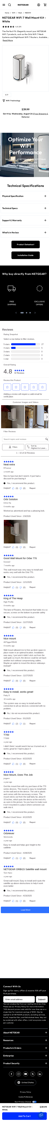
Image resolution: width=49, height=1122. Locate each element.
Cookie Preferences (26, 1097)
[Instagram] (18, 1074)
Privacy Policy (25, 1092)
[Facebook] (11, 1074)
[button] (16, 312)
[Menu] (3, 4)
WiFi (13, 13)
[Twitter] (32, 1074)
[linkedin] (39, 1074)
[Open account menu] (38, 4)
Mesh (20, 13)
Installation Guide (26, 255)
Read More (8, 40)
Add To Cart (24, 1116)
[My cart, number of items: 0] (45, 4)
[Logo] (23, 5)
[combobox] (8, 6)
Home (7, 13)
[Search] (8, 6)
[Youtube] (25, 1074)
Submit (41, 999)
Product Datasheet (25, 244)
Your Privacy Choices (23, 1102)
